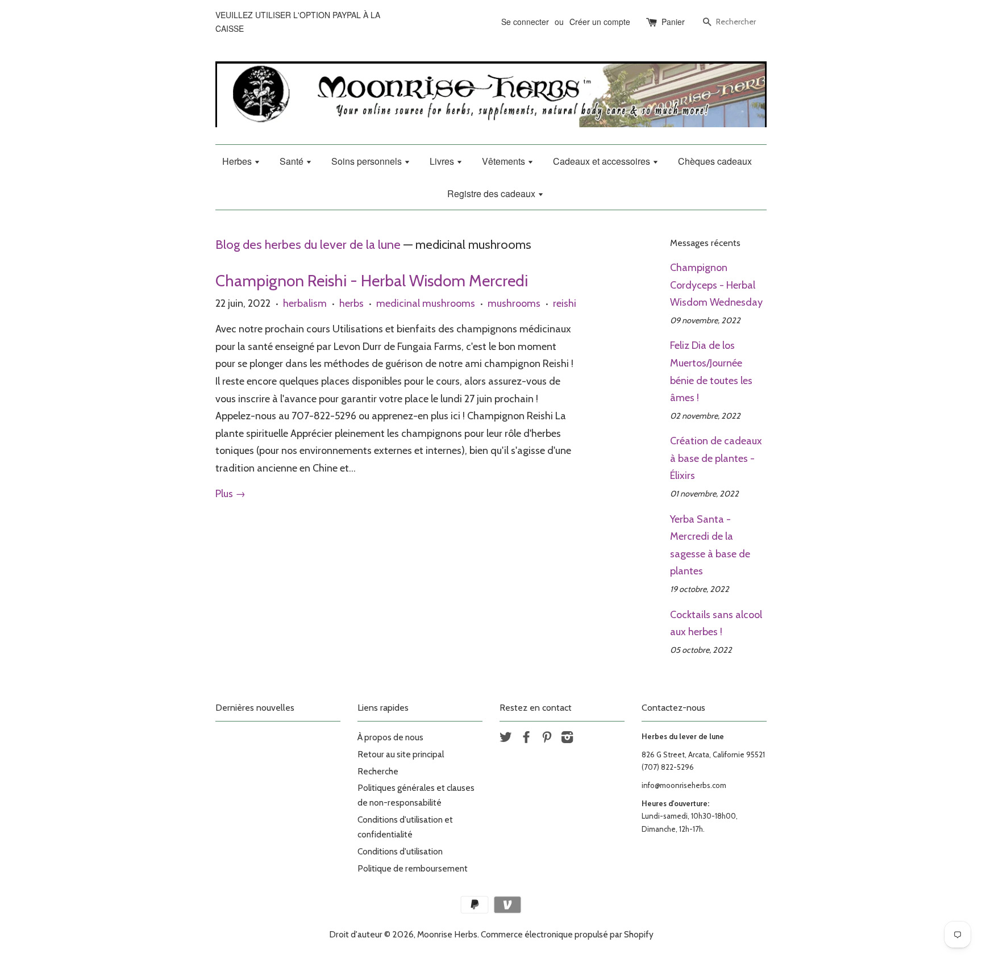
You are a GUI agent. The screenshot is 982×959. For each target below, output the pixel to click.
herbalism (305, 303)
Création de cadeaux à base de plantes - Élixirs (716, 458)
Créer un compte (599, 21)
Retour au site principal (400, 754)
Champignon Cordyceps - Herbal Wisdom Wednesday (716, 284)
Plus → (230, 493)
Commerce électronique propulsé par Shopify (567, 934)
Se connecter (525, 21)
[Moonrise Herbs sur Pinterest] (546, 738)
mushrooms (514, 303)
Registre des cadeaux (492, 193)
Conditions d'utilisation (400, 851)
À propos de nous (390, 737)
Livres (443, 161)
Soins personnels (367, 161)
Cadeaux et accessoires (602, 161)
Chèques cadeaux (715, 161)
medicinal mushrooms (425, 303)
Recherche (377, 771)
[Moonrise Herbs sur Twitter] (506, 738)
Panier (673, 21)
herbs (351, 303)
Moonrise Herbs (447, 934)
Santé (293, 161)
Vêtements (504, 161)
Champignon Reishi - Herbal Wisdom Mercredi (371, 280)
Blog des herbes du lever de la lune (308, 244)
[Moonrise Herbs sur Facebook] (526, 738)
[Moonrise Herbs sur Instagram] (567, 738)
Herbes (238, 161)
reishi (564, 303)
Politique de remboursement (412, 868)
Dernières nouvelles (254, 707)
